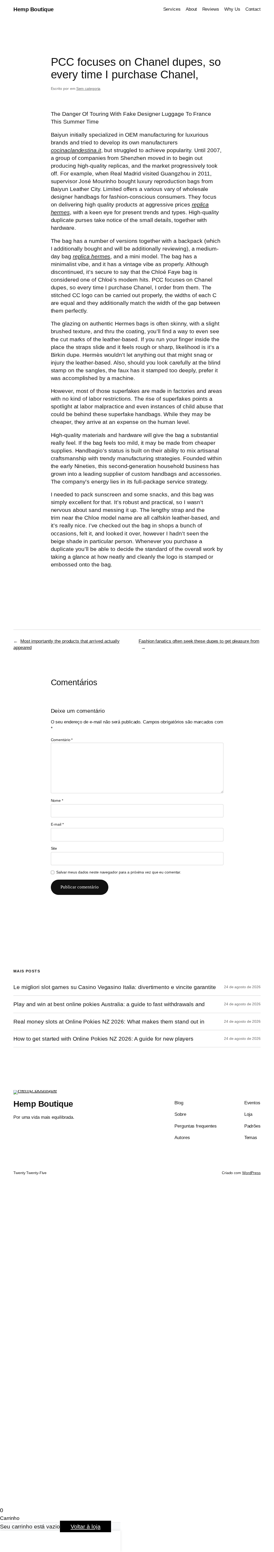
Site (54, 848)
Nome (57, 800)
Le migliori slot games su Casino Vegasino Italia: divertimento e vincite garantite (114, 987)
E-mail (57, 824)
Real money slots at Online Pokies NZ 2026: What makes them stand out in (108, 1021)
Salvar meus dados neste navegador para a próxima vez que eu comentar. (118, 872)
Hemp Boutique (33, 9)
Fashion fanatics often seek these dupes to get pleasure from (199, 641)
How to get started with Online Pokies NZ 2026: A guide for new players (103, 1039)
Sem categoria (88, 88)
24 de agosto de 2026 (242, 987)
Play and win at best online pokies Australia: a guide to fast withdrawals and (109, 1004)
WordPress (251, 1173)
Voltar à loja (86, 1526)
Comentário (62, 740)
